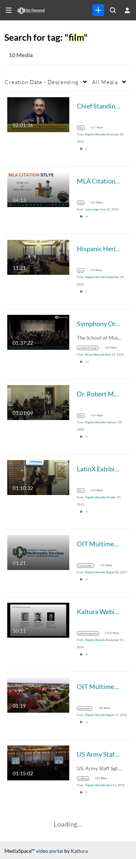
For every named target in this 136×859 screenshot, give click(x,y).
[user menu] (127, 10)
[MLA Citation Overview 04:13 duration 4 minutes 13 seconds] (38, 189)
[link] (98, 10)
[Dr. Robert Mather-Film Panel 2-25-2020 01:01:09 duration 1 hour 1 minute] (38, 402)
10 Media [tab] (21, 54)
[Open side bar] (9, 10)
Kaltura (79, 851)
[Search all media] (113, 10)
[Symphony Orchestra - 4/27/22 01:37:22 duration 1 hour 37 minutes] (38, 331)
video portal (49, 851)
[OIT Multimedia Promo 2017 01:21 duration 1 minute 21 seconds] (38, 552)
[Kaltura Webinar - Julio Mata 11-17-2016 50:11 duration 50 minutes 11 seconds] (38, 619)
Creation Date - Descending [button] (42, 82)
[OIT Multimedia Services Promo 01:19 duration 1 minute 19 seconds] (38, 694)
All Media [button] (105, 82)
